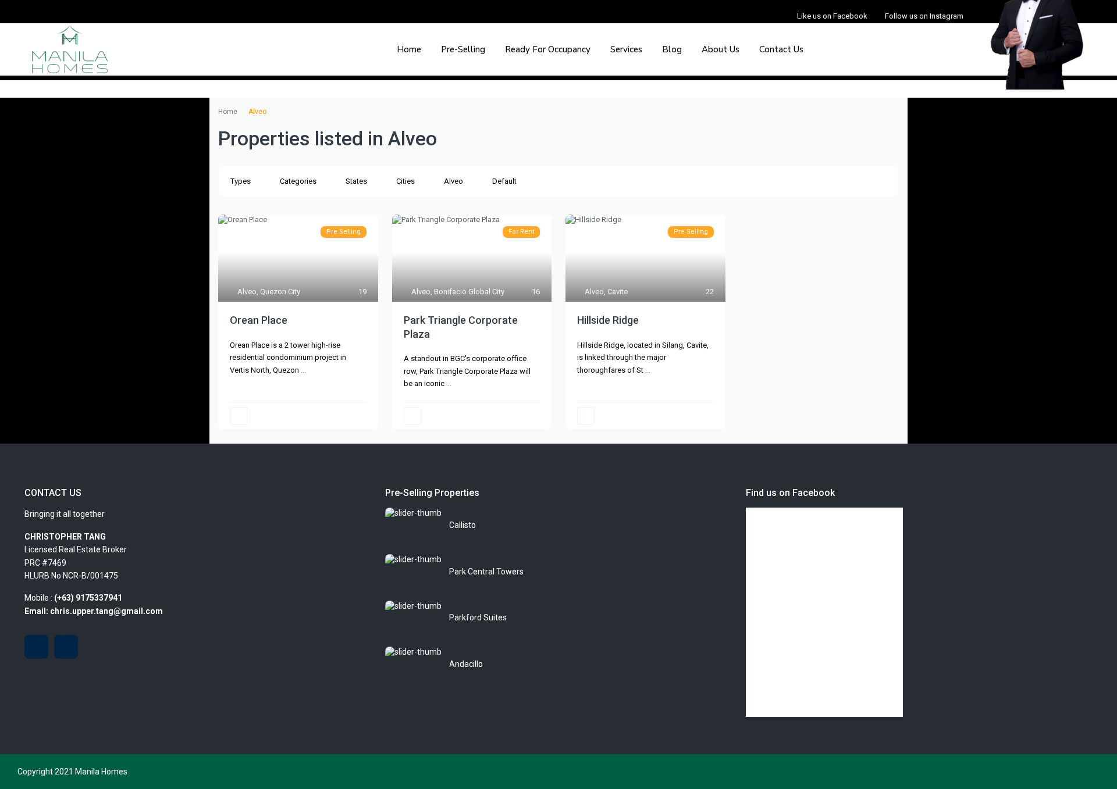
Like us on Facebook (832, 16)
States (356, 181)
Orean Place (258, 320)
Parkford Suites (478, 617)
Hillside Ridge (608, 320)
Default (504, 181)
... (303, 370)
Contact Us (781, 49)
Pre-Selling (463, 49)
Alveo (453, 181)
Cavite (617, 291)
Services (626, 49)
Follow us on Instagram (924, 16)
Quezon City (280, 291)
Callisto (462, 525)
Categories (298, 181)
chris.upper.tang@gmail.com (106, 611)
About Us (720, 49)
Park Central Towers (486, 571)
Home (409, 49)
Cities (405, 181)
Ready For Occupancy (547, 49)
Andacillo (466, 664)
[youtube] (36, 647)
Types (240, 181)
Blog (672, 49)
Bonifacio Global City (469, 291)
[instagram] (66, 647)
